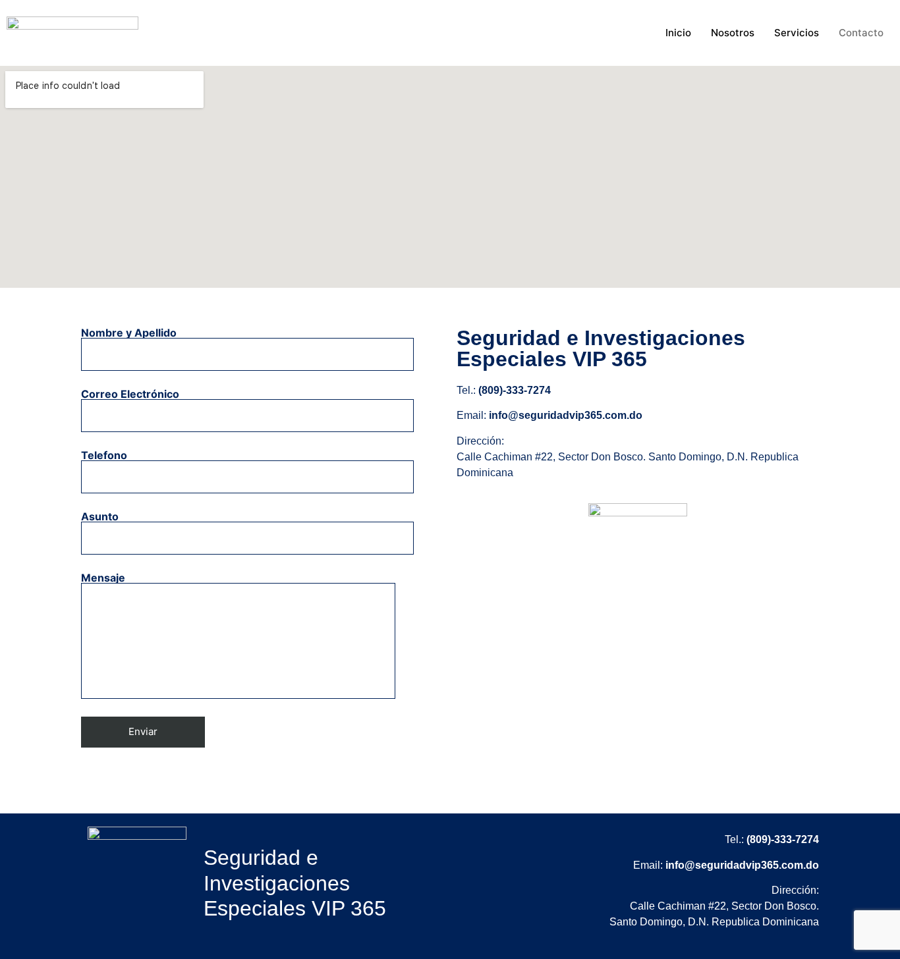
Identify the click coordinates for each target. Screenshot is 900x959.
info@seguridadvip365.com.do (565, 415)
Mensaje (103, 578)
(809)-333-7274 (514, 390)
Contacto (861, 32)
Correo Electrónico (130, 394)
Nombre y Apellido (129, 333)
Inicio (678, 32)
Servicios (796, 32)
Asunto (100, 517)
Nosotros (732, 32)
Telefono (104, 456)
